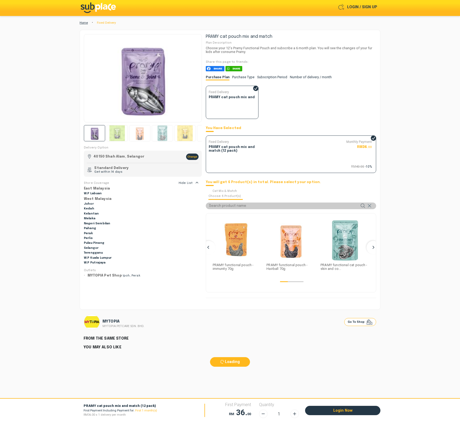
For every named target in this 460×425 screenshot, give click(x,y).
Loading (232, 362)
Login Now (342, 410)
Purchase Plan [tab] (217, 77)
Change (192, 156)
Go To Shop (356, 322)
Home (84, 22)
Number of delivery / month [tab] (311, 77)
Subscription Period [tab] (272, 77)
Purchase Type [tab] (243, 77)
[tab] (225, 194)
